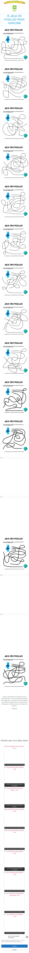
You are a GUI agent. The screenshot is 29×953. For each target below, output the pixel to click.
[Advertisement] (14, 724)
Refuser (14, 949)
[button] (27, 937)
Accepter (14, 946)
